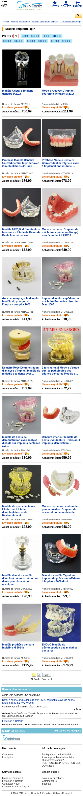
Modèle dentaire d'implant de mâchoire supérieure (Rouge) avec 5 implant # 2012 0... (60, 232)
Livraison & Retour (12, 715)
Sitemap (46, 783)
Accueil (5, 21)
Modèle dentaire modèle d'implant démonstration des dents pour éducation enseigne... (20, 580)
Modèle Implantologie (70, 21)
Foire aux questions (52, 778)
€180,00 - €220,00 (61, 41)
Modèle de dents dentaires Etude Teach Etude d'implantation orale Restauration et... (18, 511)
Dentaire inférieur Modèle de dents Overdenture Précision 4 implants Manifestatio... (61, 439)
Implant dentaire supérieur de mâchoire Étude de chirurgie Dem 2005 (60, 301)
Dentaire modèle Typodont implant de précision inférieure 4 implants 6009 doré (61, 578)
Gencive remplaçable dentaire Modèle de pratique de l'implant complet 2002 (20, 301)
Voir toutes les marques (67, 730)
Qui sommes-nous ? (53, 760)
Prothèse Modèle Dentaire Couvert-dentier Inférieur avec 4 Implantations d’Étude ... (60, 163)
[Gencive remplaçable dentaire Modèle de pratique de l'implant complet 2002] (21, 276)
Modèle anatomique (20, 21)
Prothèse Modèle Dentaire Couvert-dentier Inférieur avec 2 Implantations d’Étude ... (20, 163)
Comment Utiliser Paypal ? (16, 786)
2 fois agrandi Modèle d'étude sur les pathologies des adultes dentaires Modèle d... (60, 370)
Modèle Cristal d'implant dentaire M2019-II (17, 92)
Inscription (7, 757)
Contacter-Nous (11, 783)
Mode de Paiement (12, 778)
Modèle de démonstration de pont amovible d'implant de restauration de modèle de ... (60, 509)
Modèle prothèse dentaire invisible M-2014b (18, 646)
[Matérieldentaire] (11, 741)
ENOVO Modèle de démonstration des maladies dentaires (59, 647)
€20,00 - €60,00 (30, 36)
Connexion (8, 754)
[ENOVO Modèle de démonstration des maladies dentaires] (61, 622)
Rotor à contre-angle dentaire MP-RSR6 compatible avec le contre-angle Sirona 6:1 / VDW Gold (39, 696)
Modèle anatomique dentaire (45, 21)
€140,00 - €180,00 (37, 41)
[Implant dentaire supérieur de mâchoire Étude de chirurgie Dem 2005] (61, 276)
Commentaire (49, 781)
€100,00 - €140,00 (13, 41)
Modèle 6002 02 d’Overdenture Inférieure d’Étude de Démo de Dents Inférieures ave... (21, 232)
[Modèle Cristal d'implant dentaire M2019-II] (21, 69)
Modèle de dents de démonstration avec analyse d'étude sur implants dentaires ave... (21, 441)
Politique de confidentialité (56, 754)
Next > (47, 675)
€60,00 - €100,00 (52, 36)
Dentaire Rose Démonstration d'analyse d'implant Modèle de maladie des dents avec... (21, 370)
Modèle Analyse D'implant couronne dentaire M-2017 (58, 92)
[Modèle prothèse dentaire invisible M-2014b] (21, 622)
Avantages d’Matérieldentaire (58, 757)
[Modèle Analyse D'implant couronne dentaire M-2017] (61, 69)
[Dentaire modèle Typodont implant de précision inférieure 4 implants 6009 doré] (61, 553)
